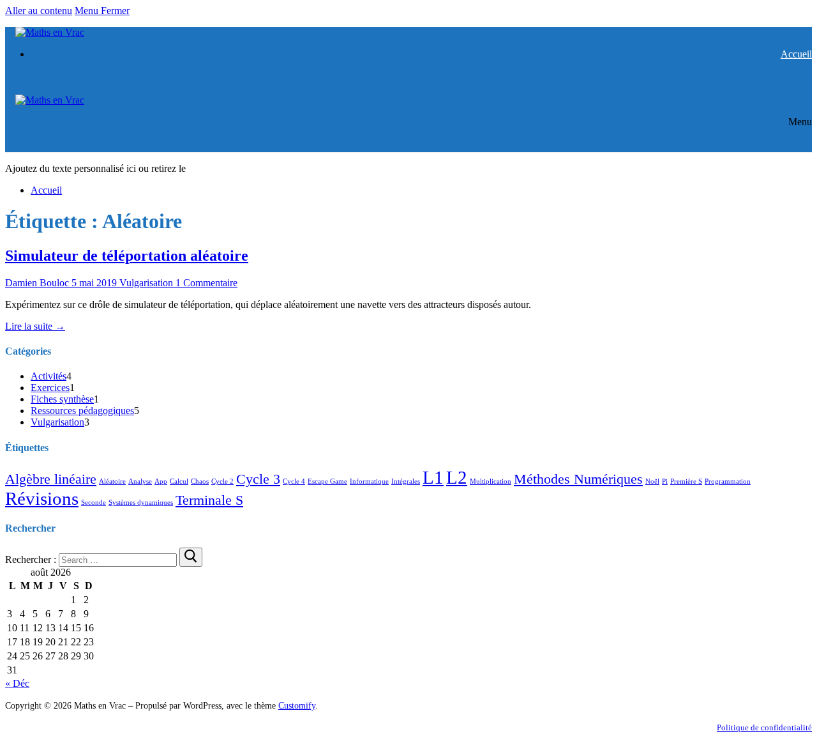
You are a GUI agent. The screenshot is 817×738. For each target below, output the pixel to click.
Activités (48, 376)
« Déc (17, 683)
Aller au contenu (38, 10)
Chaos (200, 481)
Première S (686, 481)
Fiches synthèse (62, 399)
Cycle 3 (258, 479)
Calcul (179, 481)
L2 (456, 477)
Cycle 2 (222, 481)
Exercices (50, 387)
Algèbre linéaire (50, 479)
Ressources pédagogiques (82, 410)
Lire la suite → (35, 326)
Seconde (93, 502)
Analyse (140, 481)
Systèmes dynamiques (141, 502)
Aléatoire (112, 481)
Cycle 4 (294, 481)
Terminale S (209, 500)
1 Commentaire (205, 282)
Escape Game (327, 481)
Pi (665, 481)
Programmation (728, 481)
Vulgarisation (145, 282)
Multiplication (490, 481)
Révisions (42, 498)
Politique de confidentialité (764, 727)
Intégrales (405, 481)
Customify (296, 705)
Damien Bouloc (37, 282)
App (160, 481)
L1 (433, 477)
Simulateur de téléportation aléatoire (126, 255)
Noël (652, 481)
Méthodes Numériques (578, 479)
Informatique (369, 481)
